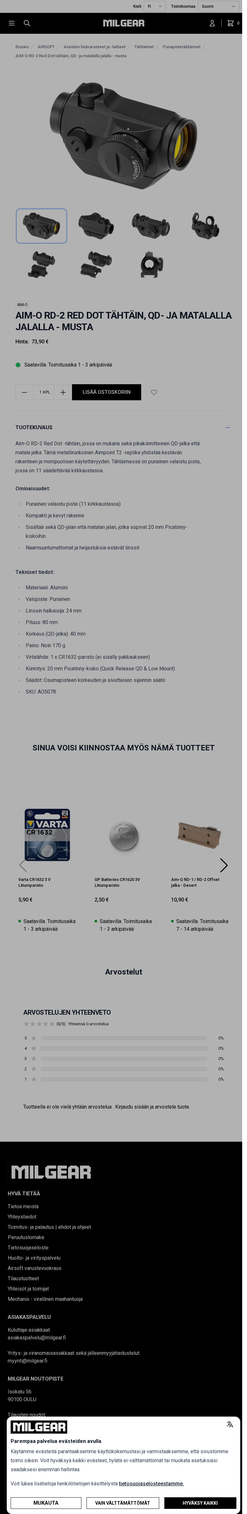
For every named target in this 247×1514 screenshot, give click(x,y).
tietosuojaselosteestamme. (151, 1484)
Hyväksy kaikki (200, 1503)
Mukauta (46, 1503)
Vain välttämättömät (122, 1503)
